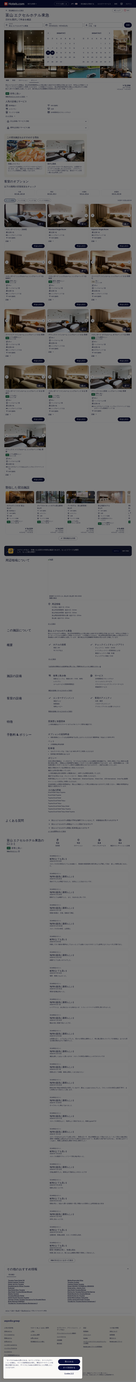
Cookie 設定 (69, 1373)
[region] (42, 1368)
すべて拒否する (69, 1368)
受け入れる (69, 1362)
